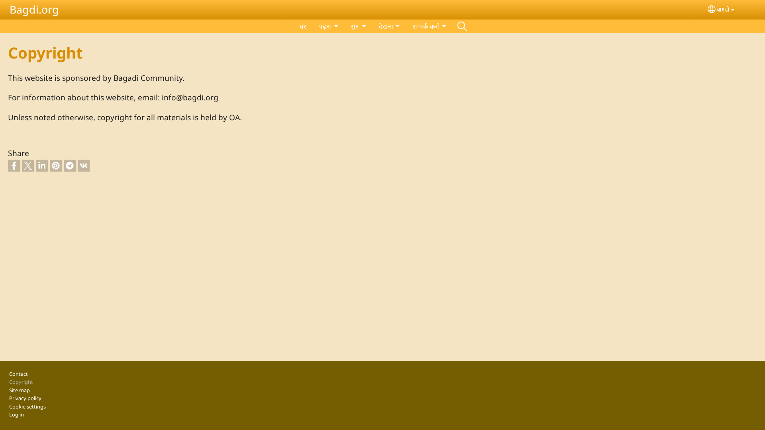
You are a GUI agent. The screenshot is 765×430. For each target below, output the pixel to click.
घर (303, 26)
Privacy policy (25, 398)
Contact (18, 373)
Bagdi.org (34, 9)
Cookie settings (27, 406)
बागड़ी (723, 9)
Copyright (21, 381)
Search (462, 26)
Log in (16, 414)
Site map (19, 390)
